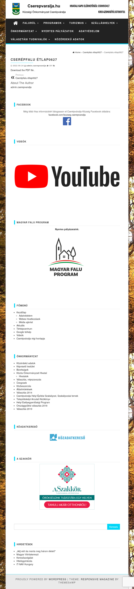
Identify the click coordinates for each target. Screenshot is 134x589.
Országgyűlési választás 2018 (32, 405)
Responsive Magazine (97, 579)
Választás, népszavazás (29, 379)
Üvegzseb (22, 382)
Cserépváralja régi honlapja (31, 338)
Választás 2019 (24, 408)
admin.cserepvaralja (36, 65)
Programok (53, 23)
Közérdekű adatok (69, 39)
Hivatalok (23, 376)
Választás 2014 (24, 392)
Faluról (30, 23)
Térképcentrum (24, 328)
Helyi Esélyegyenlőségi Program (33, 402)
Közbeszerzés (24, 386)
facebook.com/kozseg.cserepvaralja (67, 114)
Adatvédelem (89, 31)
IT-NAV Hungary (25, 564)
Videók (20, 335)
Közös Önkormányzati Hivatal (32, 373)
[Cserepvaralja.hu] (15, 22)
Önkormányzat (23, 31)
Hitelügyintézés (24, 561)
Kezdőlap (21, 312)
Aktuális (21, 325)
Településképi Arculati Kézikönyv (33, 399)
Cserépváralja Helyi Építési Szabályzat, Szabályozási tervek (47, 395)
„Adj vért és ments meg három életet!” (36, 551)
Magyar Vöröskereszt (28, 554)
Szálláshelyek (103, 23)
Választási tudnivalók (29, 39)
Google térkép (24, 332)
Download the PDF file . (23, 70)
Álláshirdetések (24, 389)
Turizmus (77, 23)
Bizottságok (22, 369)
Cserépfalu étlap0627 (27, 76)
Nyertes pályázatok (58, 31)
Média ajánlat (26, 322)
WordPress (57, 579)
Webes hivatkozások (29, 318)
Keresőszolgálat (25, 557)
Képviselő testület (26, 366)
